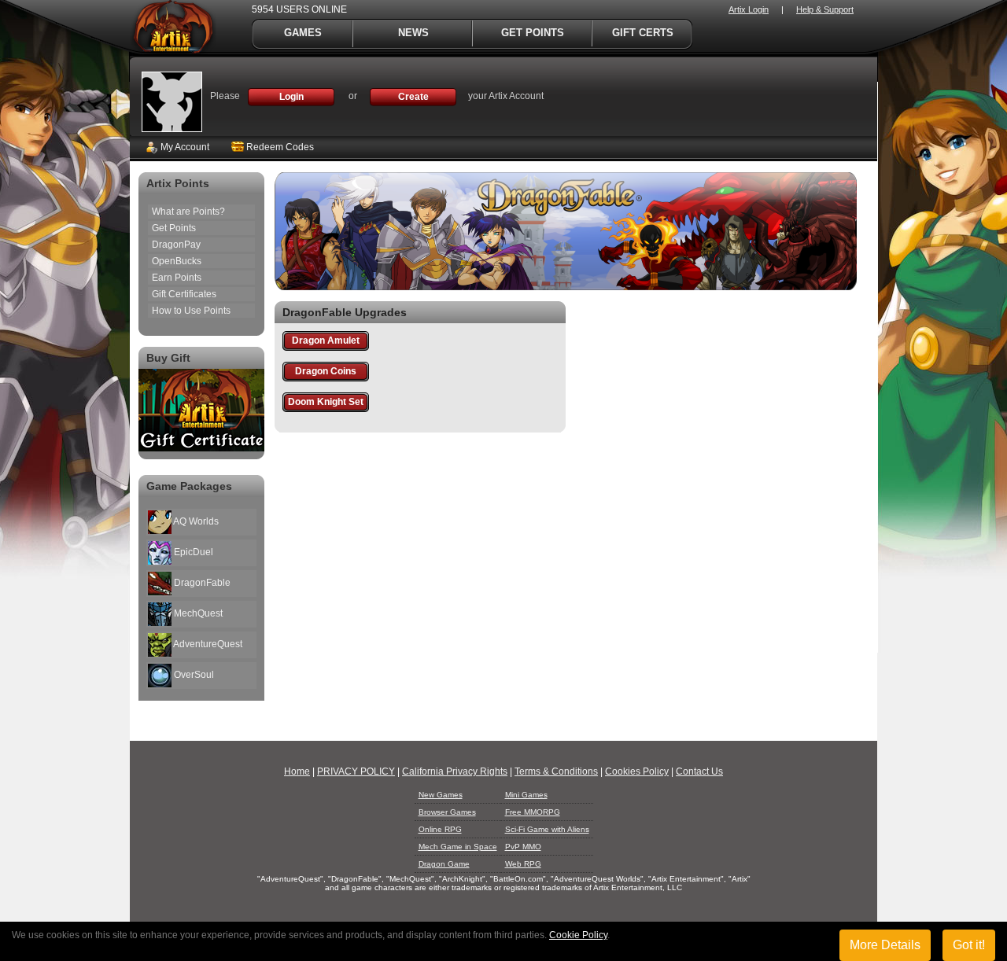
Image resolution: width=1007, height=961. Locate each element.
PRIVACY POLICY (356, 771)
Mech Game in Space (458, 846)
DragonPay (176, 244)
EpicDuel (192, 552)
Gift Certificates (184, 294)
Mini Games (526, 794)
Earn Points (176, 277)
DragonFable (201, 582)
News (413, 33)
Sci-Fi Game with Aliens (547, 829)
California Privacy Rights (454, 771)
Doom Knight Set (325, 401)
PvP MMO (523, 846)
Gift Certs (642, 33)
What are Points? (188, 211)
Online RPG (440, 829)
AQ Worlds (195, 521)
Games (303, 33)
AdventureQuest (207, 644)
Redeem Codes (279, 147)
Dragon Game (444, 864)
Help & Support (825, 9)
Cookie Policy (578, 935)
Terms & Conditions (556, 771)
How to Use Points (191, 310)
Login (291, 96)
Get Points (532, 33)
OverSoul (193, 674)
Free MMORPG (532, 812)
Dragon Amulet (326, 340)
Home (297, 771)
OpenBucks (176, 261)
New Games (441, 794)
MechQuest (197, 613)
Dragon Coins (325, 371)
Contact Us (699, 771)
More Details (885, 945)
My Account (183, 147)
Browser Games (447, 812)
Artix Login (749, 9)
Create (413, 96)
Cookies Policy (637, 771)
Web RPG (523, 864)
